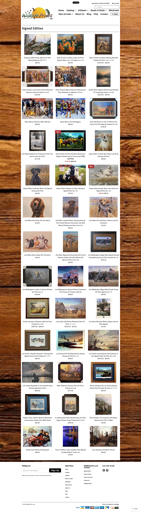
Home (61, 10)
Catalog (71, 10)
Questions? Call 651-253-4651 (101, 3)
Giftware (83, 10)
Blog (89, 14)
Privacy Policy (87, 474)
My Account (115, 3)
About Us (79, 14)
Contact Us (86, 480)
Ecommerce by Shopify (113, 504)
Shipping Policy (88, 483)
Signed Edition (32, 28)
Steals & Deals (98, 10)
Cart (116, 14)
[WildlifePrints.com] (37, 13)
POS (103, 504)
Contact (104, 14)
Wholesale (114, 10)
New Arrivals (66, 14)
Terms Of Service (88, 477)
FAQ (96, 14)
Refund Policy (87, 471)
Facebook (103, 470)
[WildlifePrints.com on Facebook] (107, 470)
